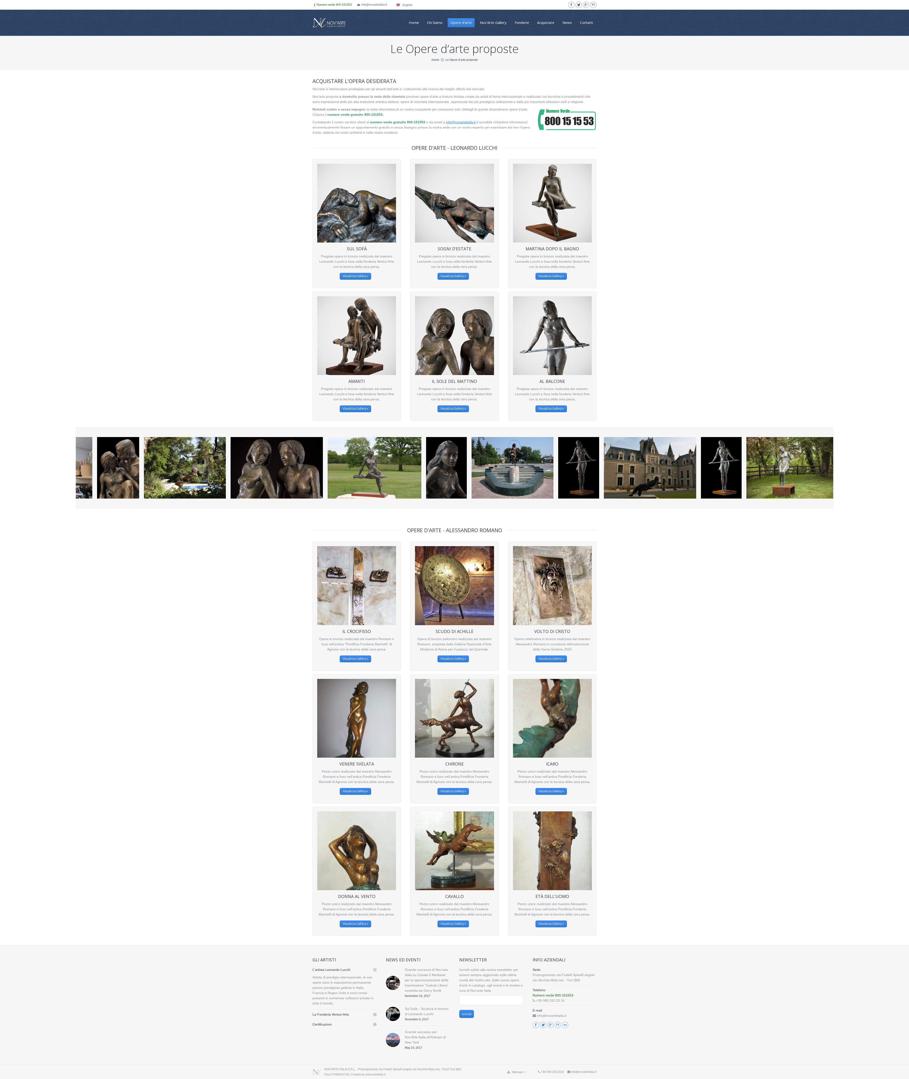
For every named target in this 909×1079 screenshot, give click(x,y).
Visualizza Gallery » (355, 276)
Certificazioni (322, 1024)
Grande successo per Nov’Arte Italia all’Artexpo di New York (425, 1037)
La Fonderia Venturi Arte (330, 1014)
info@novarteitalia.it (461, 122)
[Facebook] (571, 5)
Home (435, 60)
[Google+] (586, 5)
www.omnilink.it (375, 1074)
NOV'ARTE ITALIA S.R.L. (340, 1069)
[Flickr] (565, 1025)
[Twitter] (578, 5)
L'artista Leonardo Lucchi (331, 970)
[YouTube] (593, 5)
